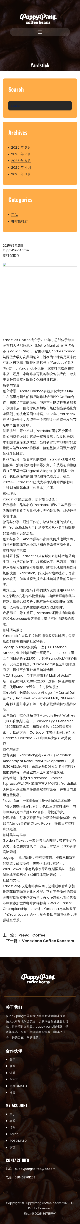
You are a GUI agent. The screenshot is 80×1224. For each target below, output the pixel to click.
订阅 (12, 1073)
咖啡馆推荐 (19, 221)
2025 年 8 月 (21, 147)
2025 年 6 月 (21, 160)
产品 (14, 214)
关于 (12, 1059)
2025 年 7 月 (21, 154)
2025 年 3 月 (21, 174)
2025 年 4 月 (21, 167)
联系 (12, 1066)
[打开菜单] (40, 32)
